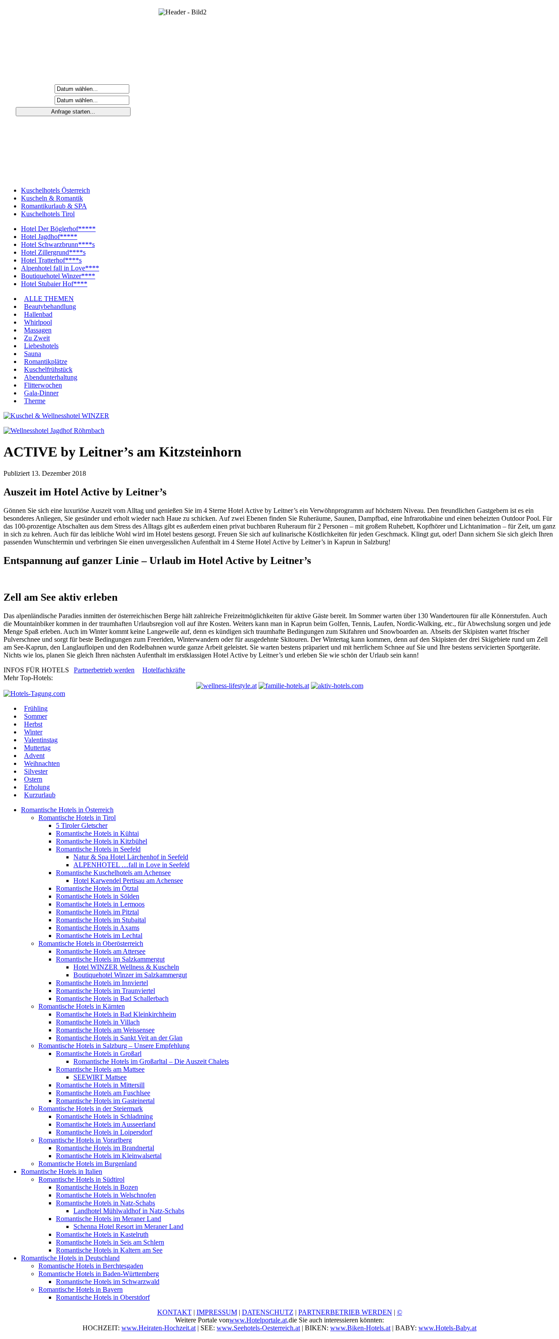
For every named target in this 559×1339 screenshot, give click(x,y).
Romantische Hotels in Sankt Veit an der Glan (119, 1037)
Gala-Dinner (41, 393)
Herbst (33, 724)
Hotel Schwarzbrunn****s (58, 244)
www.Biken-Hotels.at (360, 1328)
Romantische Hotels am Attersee (100, 951)
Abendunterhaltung (50, 377)
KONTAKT (174, 1312)
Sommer (35, 716)
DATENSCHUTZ (267, 1312)
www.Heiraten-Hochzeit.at (158, 1328)
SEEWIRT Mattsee (100, 1077)
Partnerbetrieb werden (104, 670)
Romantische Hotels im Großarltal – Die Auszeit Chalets (151, 1061)
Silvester (36, 771)
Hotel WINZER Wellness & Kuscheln (126, 967)
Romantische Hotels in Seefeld (98, 849)
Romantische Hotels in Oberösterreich (90, 943)
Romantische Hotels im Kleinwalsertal (109, 1155)
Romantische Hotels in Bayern (80, 1289)
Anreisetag (35, 88)
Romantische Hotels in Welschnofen (106, 1195)
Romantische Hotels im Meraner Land (108, 1218)
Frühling (36, 708)
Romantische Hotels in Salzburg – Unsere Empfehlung (114, 1045)
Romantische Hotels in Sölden (97, 896)
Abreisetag (35, 100)
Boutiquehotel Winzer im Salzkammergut (130, 975)
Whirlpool (38, 322)
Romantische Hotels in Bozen (97, 1187)
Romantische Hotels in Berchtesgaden (90, 1266)
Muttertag (37, 747)
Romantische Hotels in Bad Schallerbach (112, 998)
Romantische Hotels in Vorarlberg (85, 1140)
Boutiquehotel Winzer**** (58, 276)
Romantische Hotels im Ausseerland (105, 1124)
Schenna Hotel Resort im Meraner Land (128, 1226)
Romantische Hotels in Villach (98, 1022)
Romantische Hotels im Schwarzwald (107, 1281)
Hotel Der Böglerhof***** (58, 228)
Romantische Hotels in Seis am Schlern (110, 1242)
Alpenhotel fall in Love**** (60, 268)
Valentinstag (41, 740)
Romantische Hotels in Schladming (104, 1116)
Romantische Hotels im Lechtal (99, 935)
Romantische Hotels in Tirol (77, 817)
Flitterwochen (43, 385)
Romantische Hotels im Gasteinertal (105, 1100)
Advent (34, 755)
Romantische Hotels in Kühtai (97, 833)
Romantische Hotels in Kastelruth (102, 1234)
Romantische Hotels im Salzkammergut (110, 959)
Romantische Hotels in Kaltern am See (109, 1250)
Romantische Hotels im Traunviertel (105, 990)
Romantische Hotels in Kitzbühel (101, 841)
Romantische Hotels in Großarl (98, 1053)
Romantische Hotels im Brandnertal (105, 1148)
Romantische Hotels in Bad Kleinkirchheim (116, 1014)
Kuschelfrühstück (48, 369)
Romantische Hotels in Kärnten (81, 1006)
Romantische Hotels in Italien (61, 1171)
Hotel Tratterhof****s (51, 260)
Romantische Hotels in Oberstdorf (103, 1297)
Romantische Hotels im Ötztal (97, 888)
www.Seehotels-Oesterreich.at (258, 1328)
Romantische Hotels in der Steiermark (90, 1108)
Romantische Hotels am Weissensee (105, 1030)
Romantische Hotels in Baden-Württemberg (98, 1273)
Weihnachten (42, 763)
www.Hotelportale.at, (259, 1320)
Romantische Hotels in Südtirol (81, 1179)
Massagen (38, 330)
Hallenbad (38, 314)
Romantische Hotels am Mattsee (100, 1069)
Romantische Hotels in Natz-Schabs (105, 1203)
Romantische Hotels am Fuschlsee (103, 1093)
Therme (34, 401)
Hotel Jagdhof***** (49, 236)
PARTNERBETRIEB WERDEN (345, 1312)
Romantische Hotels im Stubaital (101, 920)
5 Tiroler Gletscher (81, 825)
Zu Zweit (37, 338)
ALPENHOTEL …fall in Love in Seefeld (131, 864)
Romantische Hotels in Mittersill (100, 1085)
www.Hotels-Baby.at (447, 1328)
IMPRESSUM (217, 1312)
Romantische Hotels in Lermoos (100, 904)
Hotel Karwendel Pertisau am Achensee (128, 880)
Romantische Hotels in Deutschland (70, 1258)
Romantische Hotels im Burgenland (87, 1163)
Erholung (37, 787)
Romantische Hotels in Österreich (67, 809)
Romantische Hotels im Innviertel (102, 982)
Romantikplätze (45, 361)
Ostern (33, 779)
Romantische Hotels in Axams (97, 927)
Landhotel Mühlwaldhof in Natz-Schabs (128, 1210)
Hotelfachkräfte (163, 670)
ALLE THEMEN (49, 298)
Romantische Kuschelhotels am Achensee (113, 872)
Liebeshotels (41, 345)
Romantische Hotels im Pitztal (97, 912)
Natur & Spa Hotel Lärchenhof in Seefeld (130, 857)
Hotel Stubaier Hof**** (54, 283)
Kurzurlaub (39, 795)
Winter (33, 732)
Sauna (32, 353)
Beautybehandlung (50, 306)
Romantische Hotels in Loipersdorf (104, 1132)
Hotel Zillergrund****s (53, 252)
